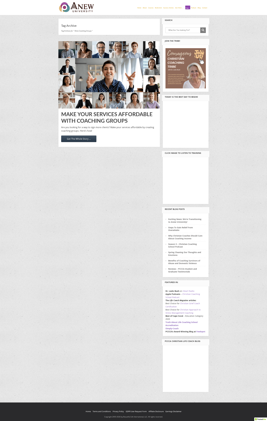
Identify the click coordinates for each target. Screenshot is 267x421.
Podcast (193, 8)
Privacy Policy (118, 411)
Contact (204, 8)
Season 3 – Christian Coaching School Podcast (182, 245)
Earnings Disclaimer (173, 411)
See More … (179, 8)
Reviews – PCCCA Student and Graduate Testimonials (182, 270)
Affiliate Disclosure (156, 411)
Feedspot (200, 331)
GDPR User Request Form (136, 411)
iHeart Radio (188, 291)
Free (187, 8)
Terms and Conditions (102, 411)
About (145, 8)
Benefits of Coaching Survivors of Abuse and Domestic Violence (184, 262)
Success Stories (168, 8)
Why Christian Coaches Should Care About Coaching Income (185, 237)
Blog (199, 8)
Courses (151, 8)
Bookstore (158, 8)
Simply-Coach (172, 328)
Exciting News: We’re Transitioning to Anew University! (184, 220)
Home (139, 8)
